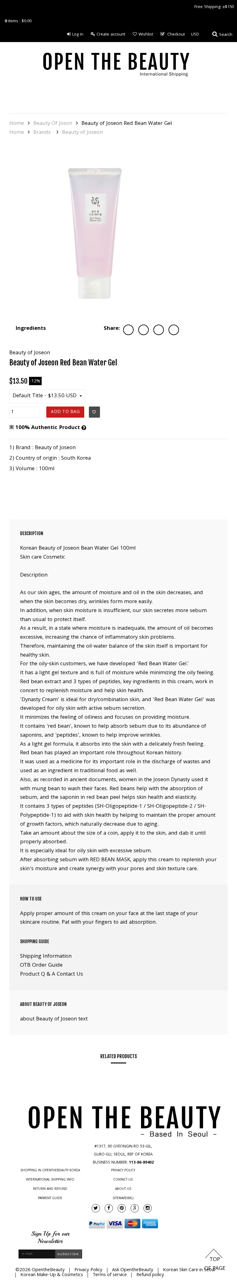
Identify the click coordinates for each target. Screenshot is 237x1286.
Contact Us (123, 1180)
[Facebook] (109, 1208)
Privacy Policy (123, 1170)
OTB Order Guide (41, 965)
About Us (123, 1189)
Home (16, 124)
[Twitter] (96, 1208)
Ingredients (30, 328)
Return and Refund (50, 1189)
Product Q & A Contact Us (51, 974)
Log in (77, 34)
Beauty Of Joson (52, 124)
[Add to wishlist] (94, 412)
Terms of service (110, 1275)
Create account (111, 34)
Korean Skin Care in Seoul (189, 1270)
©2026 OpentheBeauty (40, 1270)
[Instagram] (147, 1208)
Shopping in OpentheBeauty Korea (50, 1170)
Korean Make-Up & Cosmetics (51, 1275)
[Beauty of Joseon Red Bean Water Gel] (95, 231)
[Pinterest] (122, 1208)
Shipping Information (46, 956)
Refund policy (150, 1275)
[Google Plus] (135, 1208)
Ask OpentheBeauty (132, 1270)
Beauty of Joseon (82, 133)
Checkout (176, 34)
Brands (42, 133)
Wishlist (146, 34)
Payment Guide (50, 1198)
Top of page (214, 1264)
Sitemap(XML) (123, 1198)
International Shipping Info (50, 1180)
